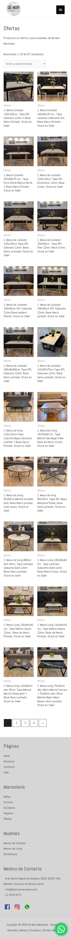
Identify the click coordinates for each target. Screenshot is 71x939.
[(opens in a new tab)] (19, 86)
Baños (7, 797)
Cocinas (8, 802)
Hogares (8, 813)
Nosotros (9, 761)
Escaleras (9, 808)
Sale (6, 772)
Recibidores (10, 854)
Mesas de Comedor (15, 843)
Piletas (8, 819)
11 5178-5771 (13, 895)
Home (7, 756)
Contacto (9, 767)
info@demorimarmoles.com (21, 889)
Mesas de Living (13, 848)
